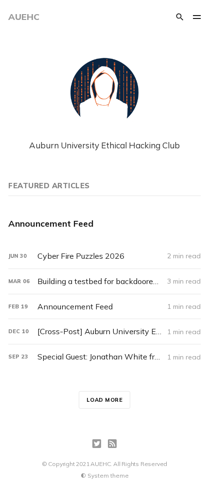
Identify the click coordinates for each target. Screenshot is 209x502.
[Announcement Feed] (104, 223)
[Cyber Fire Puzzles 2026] (104, 256)
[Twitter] (97, 443)
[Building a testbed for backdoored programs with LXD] (104, 281)
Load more (105, 399)
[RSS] (112, 443)
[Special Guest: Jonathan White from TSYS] (104, 356)
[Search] (180, 17)
